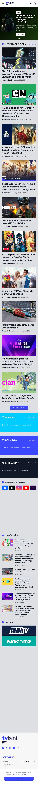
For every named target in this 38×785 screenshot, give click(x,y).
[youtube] (26, 488)
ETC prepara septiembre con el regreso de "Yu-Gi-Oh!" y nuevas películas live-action (18, 257)
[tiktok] (33, 488)
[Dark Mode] (31, 4)
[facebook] (5, 488)
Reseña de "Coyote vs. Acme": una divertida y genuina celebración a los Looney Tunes (18, 186)
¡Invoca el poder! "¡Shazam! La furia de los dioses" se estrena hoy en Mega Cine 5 (18, 150)
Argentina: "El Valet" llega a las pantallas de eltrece (18, 292)
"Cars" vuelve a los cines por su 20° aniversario (18, 326)
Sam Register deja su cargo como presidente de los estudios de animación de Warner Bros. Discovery (24, 610)
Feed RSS (5, 761)
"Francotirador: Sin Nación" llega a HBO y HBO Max (17, 222)
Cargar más (17, 407)
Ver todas (31, 44)
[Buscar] (35, 4)
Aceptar (19, 779)
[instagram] (19, 488)
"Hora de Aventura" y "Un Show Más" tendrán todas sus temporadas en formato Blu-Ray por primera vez (25, 559)
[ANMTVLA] (19, 631)
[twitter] (12, 488)
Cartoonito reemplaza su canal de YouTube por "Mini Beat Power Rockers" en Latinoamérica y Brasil (25, 583)
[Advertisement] (19, 512)
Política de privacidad (28, 761)
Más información (18, 774)
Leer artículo (20, 34)
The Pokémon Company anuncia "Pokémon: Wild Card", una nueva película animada (19, 74)
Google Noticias (7, 765)
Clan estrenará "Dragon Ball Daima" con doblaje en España (18, 397)
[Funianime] (19, 641)
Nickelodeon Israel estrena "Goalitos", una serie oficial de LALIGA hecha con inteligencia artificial (24, 544)
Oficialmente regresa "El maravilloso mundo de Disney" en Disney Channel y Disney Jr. (18, 361)
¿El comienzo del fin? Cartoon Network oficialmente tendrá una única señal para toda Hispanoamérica (18, 112)
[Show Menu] (3, 4)
